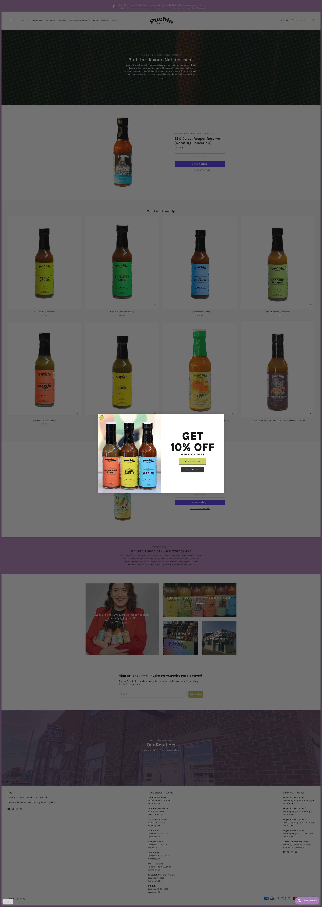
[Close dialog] (102, 417)
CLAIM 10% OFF (192, 461)
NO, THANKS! (192, 469)
